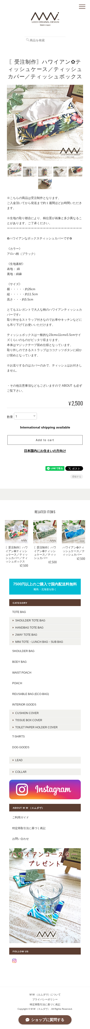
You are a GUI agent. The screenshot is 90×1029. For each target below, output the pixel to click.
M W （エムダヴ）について (45, 994)
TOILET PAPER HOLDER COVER (36, 727)
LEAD (19, 760)
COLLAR (21, 771)
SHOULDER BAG (23, 650)
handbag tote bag (29, 627)
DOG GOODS (20, 747)
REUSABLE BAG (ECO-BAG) (30, 693)
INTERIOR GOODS (24, 704)
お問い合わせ (20, 838)
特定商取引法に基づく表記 (28, 828)
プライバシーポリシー (45, 999)
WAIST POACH (21, 672)
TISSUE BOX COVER (28, 720)
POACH (17, 683)
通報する (76, 476)
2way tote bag (26, 634)
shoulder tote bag (30, 620)
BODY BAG (19, 661)
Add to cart (45, 440)
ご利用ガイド (20, 817)
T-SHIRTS (18, 736)
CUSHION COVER (27, 713)
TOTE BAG (19, 611)
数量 (10, 417)
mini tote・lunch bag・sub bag (39, 641)
